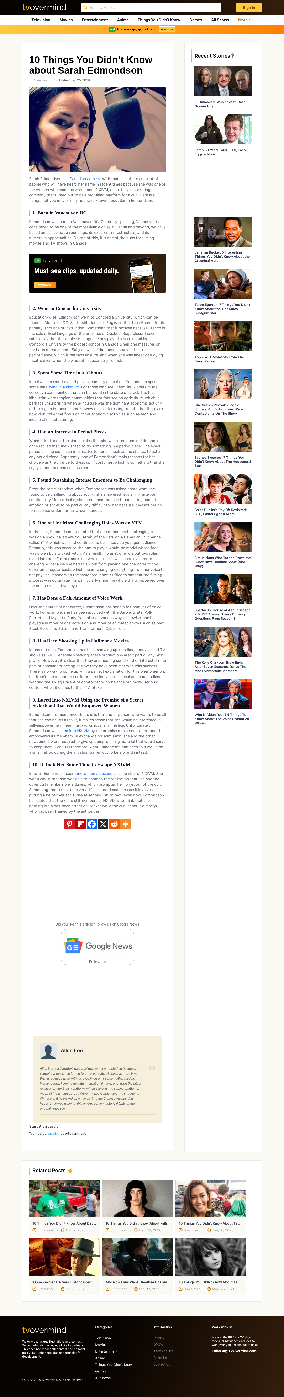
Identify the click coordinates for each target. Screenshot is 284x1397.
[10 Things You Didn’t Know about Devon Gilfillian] (64, 1198)
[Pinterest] (69, 824)
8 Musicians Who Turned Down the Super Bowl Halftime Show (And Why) (223, 562)
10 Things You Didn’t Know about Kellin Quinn (142, 1223)
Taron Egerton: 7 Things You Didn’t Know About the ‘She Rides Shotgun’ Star (222, 309)
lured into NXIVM (74, 731)
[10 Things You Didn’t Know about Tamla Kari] (210, 1256)
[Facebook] (92, 824)
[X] (103, 824)
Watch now (167, 29)
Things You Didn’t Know (159, 20)
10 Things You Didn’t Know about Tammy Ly (214, 1223)
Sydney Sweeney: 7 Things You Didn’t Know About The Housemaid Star (223, 461)
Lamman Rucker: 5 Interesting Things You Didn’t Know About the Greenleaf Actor (222, 256)
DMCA (158, 1345)
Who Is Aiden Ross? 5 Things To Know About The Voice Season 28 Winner (222, 719)
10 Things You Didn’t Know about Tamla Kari (214, 1282)
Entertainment (95, 20)
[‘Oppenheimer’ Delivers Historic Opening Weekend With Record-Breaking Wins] (64, 1256)
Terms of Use (163, 1351)
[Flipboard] (80, 824)
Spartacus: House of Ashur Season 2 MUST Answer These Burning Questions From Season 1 (223, 614)
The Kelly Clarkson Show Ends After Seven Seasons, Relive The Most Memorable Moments (220, 666)
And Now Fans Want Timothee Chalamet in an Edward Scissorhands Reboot (166, 1282)
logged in (53, 1133)
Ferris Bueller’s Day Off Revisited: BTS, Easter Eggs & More (221, 512)
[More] (125, 824)
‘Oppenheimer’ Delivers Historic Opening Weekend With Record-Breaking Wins (94, 1282)
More (243, 20)
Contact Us (161, 1364)
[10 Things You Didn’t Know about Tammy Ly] (210, 1198)
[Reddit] (114, 824)
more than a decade (94, 773)
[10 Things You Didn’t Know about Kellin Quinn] (137, 1198)
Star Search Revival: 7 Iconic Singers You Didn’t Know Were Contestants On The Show (219, 409)
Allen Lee (40, 80)
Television (40, 20)
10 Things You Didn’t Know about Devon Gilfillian (71, 1223)
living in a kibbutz (63, 387)
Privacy (158, 1338)
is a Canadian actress (81, 179)
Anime (123, 20)
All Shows (220, 20)
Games (195, 20)
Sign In (249, 7)
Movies (66, 20)
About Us (160, 1358)
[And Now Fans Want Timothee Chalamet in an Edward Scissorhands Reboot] (137, 1256)
